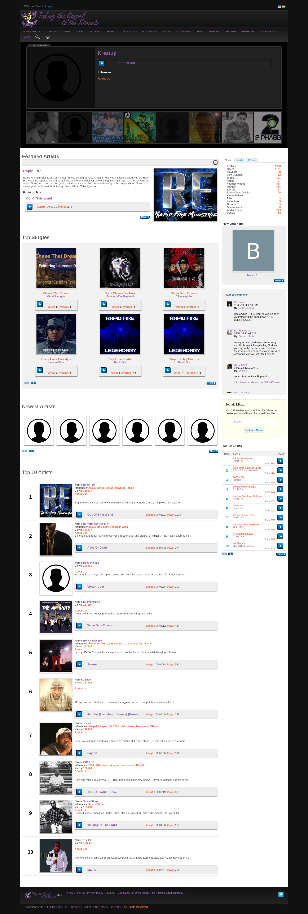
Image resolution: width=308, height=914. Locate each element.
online (252, 160)
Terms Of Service (75, 892)
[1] (255, 63)
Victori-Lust (95, 586)
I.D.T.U (91, 869)
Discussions (183, 31)
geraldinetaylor (56, 296)
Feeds (239, 160)
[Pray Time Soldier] (120, 333)
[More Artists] (214, 451)
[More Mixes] (145, 217)
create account (270, 31)
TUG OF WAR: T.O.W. (102, 792)
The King (231, 31)
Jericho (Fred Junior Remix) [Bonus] (113, 714)
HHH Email (215, 31)
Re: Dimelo (240, 364)
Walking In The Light (102, 825)
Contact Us (124, 892)
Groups (166, 31)
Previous (22, 76)
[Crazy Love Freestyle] (56, 333)
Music (68, 31)
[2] (257, 63)
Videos (80, 31)
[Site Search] (38, 37)
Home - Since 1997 (33, 31)
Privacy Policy (95, 892)
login (26, 37)
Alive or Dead (97, 547)
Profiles (54, 31)
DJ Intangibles (184, 296)
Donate (200, 31)
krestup (107, 53)
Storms (92, 664)
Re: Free (239, 302)
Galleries (95, 31)
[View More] (254, 280)
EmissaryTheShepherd (120, 296)
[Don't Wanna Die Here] (120, 268)
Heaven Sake (56, 362)
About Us (112, 31)
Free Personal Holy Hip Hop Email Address (157, 892)
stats (228, 160)
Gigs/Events (130, 31)
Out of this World (39, 198)
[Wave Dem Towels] (184, 268)
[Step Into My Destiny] (184, 333)
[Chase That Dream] (56, 268)
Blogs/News (149, 31)
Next (285, 76)
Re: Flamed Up (242, 330)
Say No (92, 753)
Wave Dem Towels (100, 625)
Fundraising (248, 31)
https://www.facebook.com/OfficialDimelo (257, 382)
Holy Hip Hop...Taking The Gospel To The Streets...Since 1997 (87, 907)
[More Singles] (211, 383)
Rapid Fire (32, 171)
